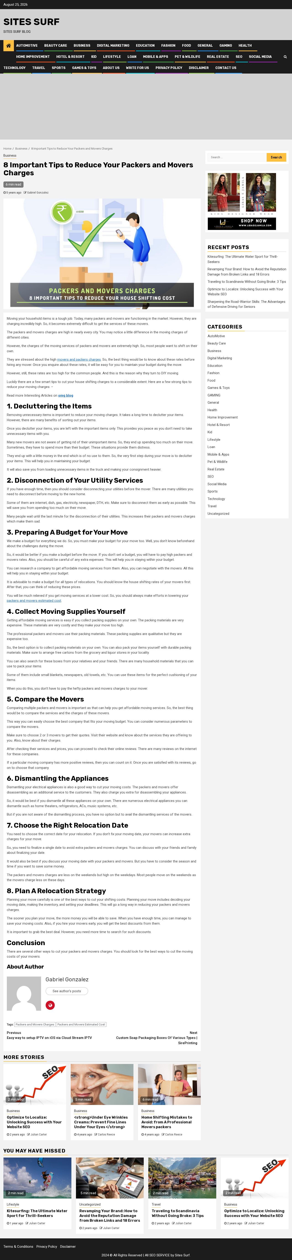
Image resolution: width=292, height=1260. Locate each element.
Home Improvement (33, 57)
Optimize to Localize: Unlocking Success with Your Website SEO (34, 1122)
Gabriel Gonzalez (38, 192)
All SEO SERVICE (157, 1255)
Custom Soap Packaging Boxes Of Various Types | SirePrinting (156, 1038)
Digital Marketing (113, 46)
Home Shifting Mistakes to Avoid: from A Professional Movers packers (166, 1122)
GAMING (225, 46)
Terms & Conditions (18, 1247)
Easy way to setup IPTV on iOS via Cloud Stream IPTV (49, 1035)
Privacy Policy (169, 68)
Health (245, 46)
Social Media (260, 57)
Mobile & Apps (155, 57)
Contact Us (225, 68)
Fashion (168, 46)
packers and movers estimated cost (34, 601)
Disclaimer (199, 68)
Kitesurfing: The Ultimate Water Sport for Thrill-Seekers (37, 1213)
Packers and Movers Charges (35, 1024)
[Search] (285, 56)
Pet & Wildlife (187, 57)
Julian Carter (39, 1134)
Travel (38, 68)
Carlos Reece (106, 1134)
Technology (14, 68)
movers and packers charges (79, 359)
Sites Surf (31, 22)
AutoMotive (27, 46)
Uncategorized (218, 514)
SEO (239, 57)
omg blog (65, 395)
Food (186, 46)
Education (145, 46)
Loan (132, 57)
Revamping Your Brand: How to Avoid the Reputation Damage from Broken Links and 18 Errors (109, 1216)
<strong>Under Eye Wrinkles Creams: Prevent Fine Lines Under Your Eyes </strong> (101, 1122)
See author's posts (67, 991)
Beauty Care (55, 46)
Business (82, 46)
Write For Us (137, 68)
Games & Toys (84, 68)
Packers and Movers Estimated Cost (81, 1024)
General (205, 46)
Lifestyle (112, 57)
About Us (111, 68)
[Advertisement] (146, 108)
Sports (58, 68)
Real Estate (218, 57)
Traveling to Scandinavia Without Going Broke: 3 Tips (247, 282)
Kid (93, 57)
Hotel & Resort (70, 57)
